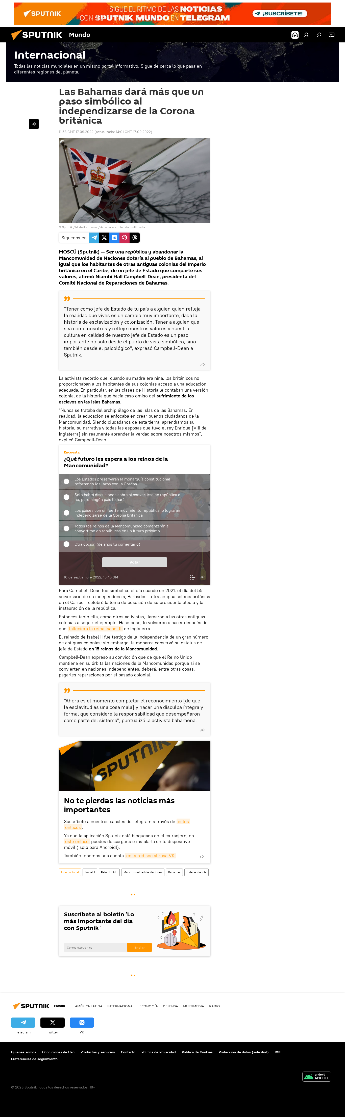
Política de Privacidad (158, 1052)
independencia (196, 872)
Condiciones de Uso (58, 1052)
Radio (214, 1006)
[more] (203, 364)
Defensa (170, 1006)
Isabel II (90, 872)
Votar (135, 562)
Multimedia (193, 1006)
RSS (278, 1052)
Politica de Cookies (197, 1052)
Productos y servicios (98, 1052)
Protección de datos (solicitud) (244, 1052)
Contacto (128, 1052)
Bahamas (174, 872)
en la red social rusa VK (150, 855)
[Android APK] (317, 1077)
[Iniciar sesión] (306, 35)
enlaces (73, 827)
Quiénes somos (23, 1052)
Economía (148, 1006)
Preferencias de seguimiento (34, 1059)
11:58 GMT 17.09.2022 (76, 132)
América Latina (88, 1006)
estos (183, 821)
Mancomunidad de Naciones (143, 872)
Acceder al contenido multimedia (122, 227)
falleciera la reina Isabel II (95, 628)
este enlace (77, 841)
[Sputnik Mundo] (38, 41)
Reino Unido (109, 872)
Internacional (70, 872)
